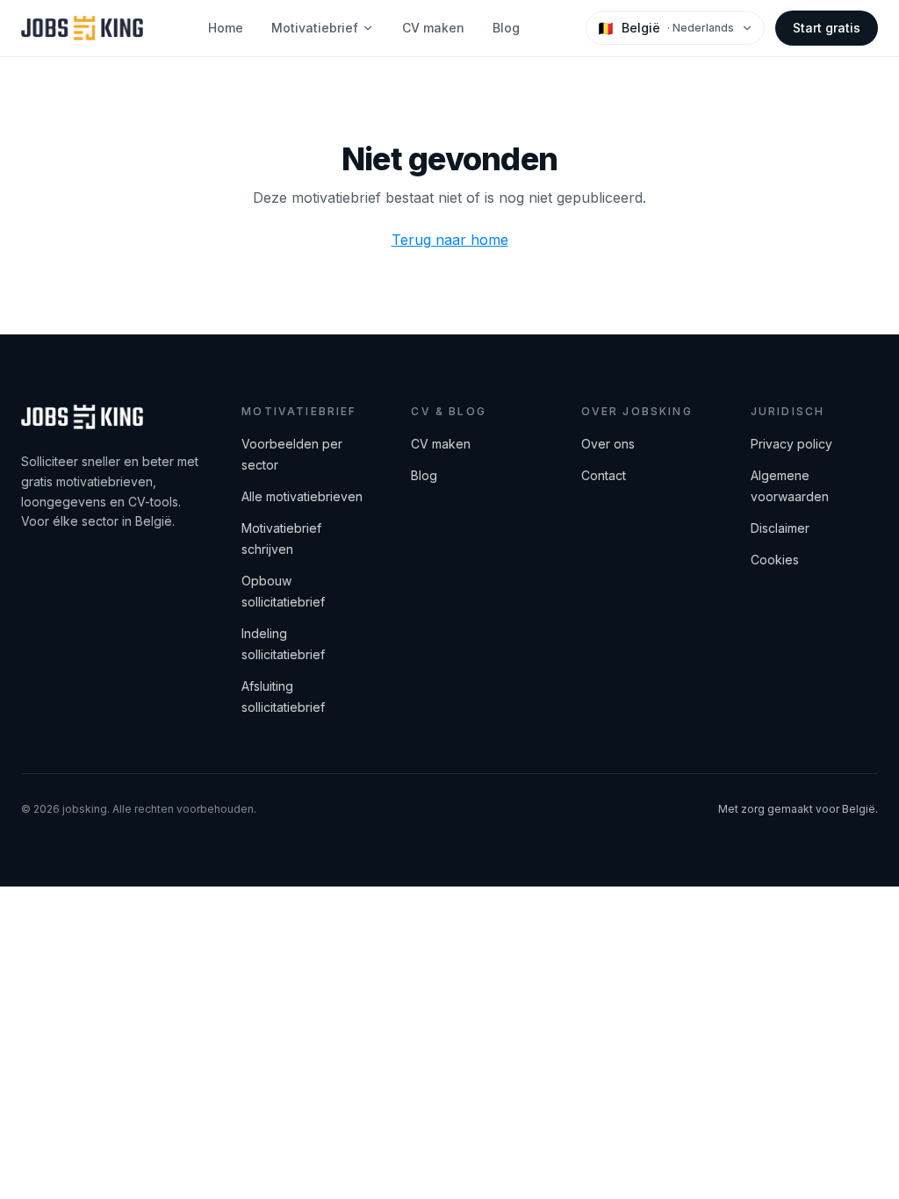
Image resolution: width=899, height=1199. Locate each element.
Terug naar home (450, 239)
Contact (603, 475)
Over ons (608, 443)
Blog (506, 27)
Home (225, 27)
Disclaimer (780, 528)
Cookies (775, 559)
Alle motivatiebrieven (302, 496)
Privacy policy (791, 443)
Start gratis (826, 27)
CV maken (433, 27)
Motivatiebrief (314, 27)
